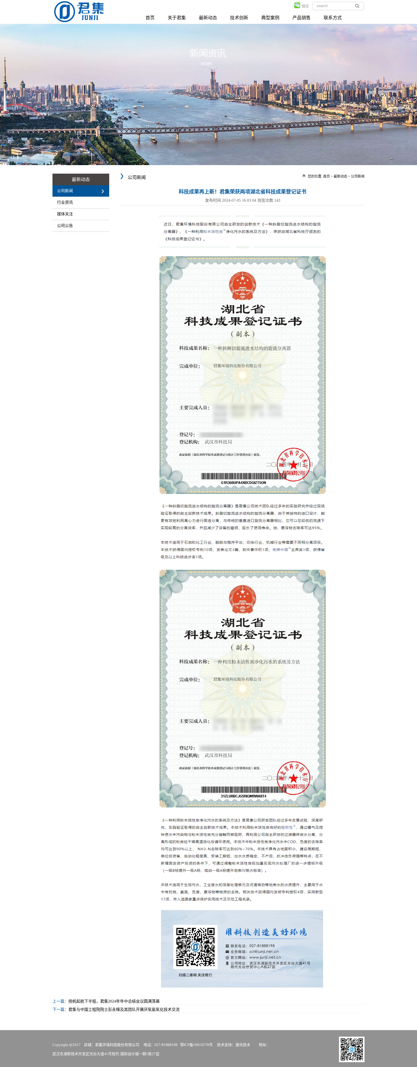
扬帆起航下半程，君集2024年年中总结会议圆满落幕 (114, 1001)
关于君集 (177, 17)
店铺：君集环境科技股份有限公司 (111, 1045)
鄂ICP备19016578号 (196, 1045)
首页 (150, 17)
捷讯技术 (242, 1045)
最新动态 (208, 17)
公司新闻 (358, 176)
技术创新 (239, 17)
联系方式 (333, 17)
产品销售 (301, 17)
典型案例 (270, 17)
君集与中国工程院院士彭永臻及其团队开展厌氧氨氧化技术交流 (124, 1009)
